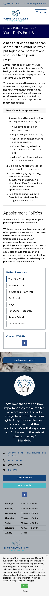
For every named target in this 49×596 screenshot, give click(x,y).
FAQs (11, 304)
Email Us (12, 470)
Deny (25, 591)
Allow (25, 585)
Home (6, 28)
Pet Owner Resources (20, 311)
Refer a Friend (16, 317)
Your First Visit (16, 279)
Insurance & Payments (20, 292)
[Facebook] (24, 343)
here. (31, 580)
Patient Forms (16, 285)
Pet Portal (14, 298)
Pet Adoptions (16, 323)
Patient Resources (23, 28)
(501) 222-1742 (24, 367)
